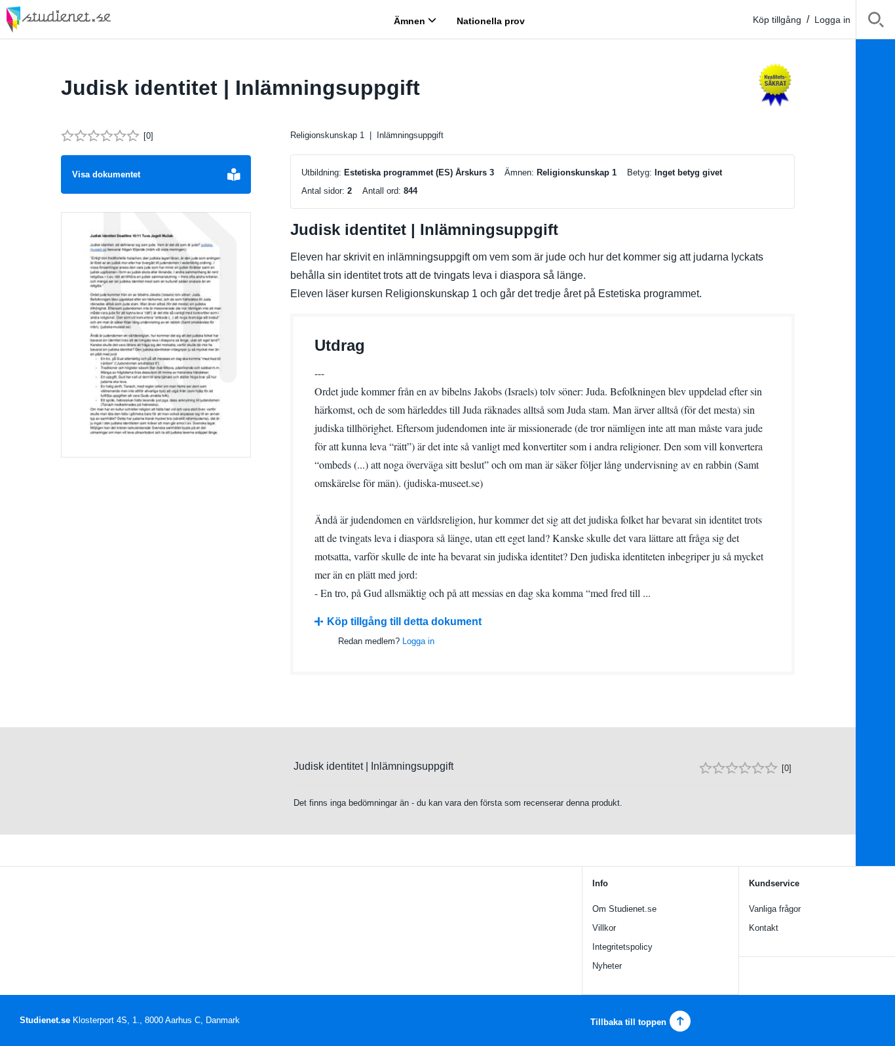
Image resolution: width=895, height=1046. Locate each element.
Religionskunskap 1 (327, 135)
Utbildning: (321, 172)
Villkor (604, 928)
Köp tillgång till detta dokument (404, 621)
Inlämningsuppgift (410, 135)
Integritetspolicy (622, 947)
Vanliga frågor (775, 909)
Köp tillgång (777, 19)
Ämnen (409, 20)
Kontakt (763, 928)
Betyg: (639, 172)
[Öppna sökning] (875, 22)
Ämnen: (519, 172)
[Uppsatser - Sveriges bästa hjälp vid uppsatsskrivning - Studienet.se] (91, 19)
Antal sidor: (323, 191)
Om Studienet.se (624, 909)
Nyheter (607, 966)
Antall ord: (381, 191)
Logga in (832, 19)
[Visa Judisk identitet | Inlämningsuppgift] (156, 335)
